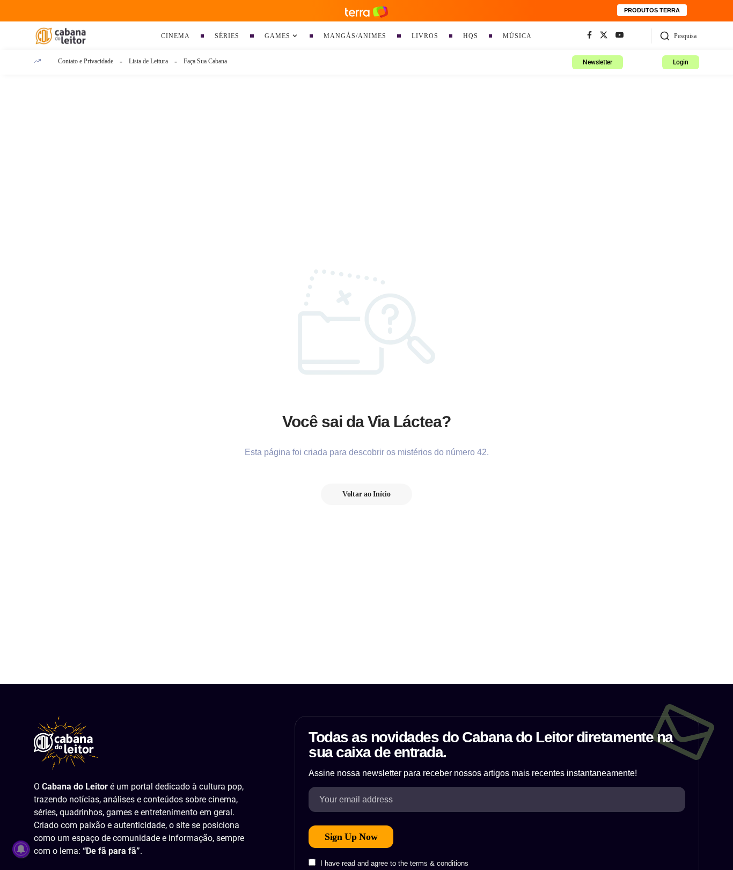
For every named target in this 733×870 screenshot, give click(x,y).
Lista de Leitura (148, 61)
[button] (678, 36)
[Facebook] (589, 35)
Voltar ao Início (366, 494)
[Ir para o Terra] (366, 10)
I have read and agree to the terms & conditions (394, 863)
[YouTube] (620, 35)
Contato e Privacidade (85, 61)
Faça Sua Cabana (205, 61)
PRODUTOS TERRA (652, 10)
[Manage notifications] (21, 849)
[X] (603, 35)
